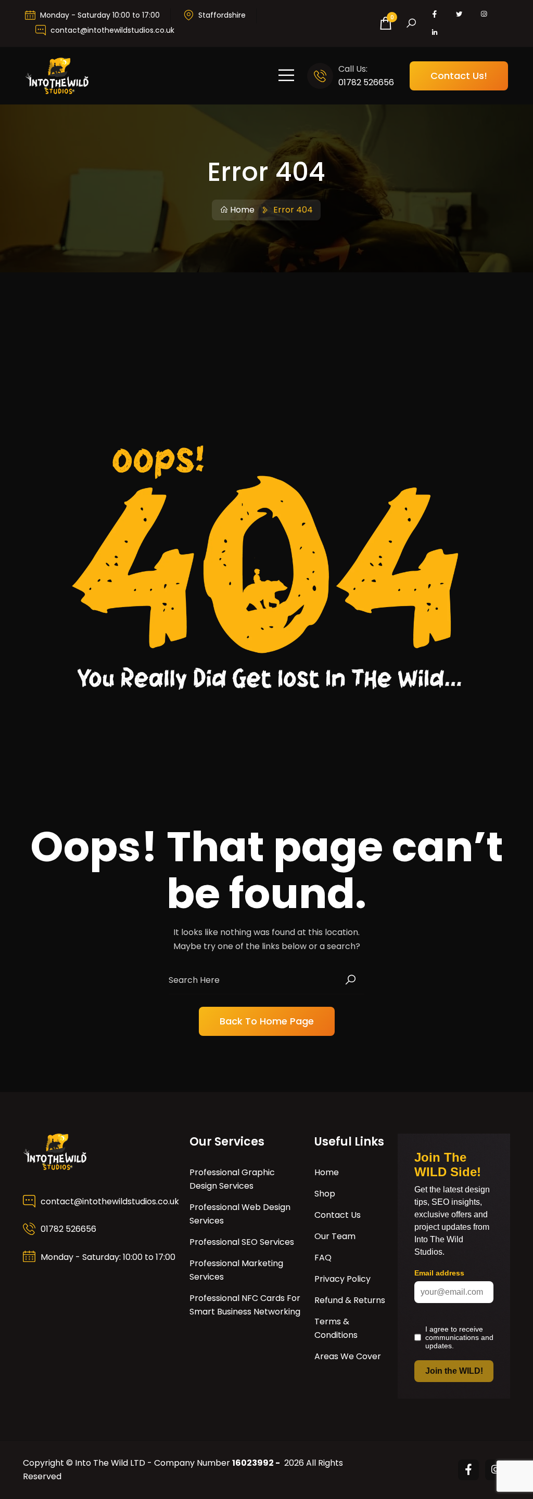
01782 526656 (366, 82)
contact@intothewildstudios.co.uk (112, 30)
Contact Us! (458, 75)
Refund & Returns (349, 1300)
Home (242, 210)
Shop (324, 1194)
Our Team (335, 1236)
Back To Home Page (267, 1021)
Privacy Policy (342, 1279)
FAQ (323, 1258)
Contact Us (337, 1215)
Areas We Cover (347, 1356)
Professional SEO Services (241, 1242)
